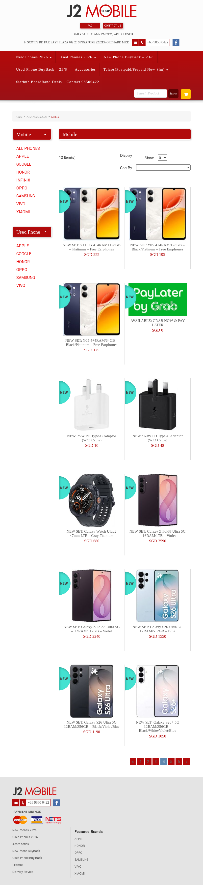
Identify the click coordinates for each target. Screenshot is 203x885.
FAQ (90, 25)
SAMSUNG (25, 196)
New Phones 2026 (32, 57)
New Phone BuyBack (26, 851)
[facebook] (175, 41)
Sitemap (17, 865)
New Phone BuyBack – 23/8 (129, 57)
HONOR (23, 172)
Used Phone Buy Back (27, 858)
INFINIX (23, 180)
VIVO (20, 204)
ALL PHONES (28, 148)
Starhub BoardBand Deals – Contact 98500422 (57, 82)
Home (19, 116)
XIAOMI (23, 212)
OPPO (21, 188)
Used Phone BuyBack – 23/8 (41, 69)
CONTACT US (113, 25)
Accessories (85, 69)
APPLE (22, 156)
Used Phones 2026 (76, 57)
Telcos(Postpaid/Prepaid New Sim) (134, 69)
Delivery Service (22, 872)
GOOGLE (23, 164)
